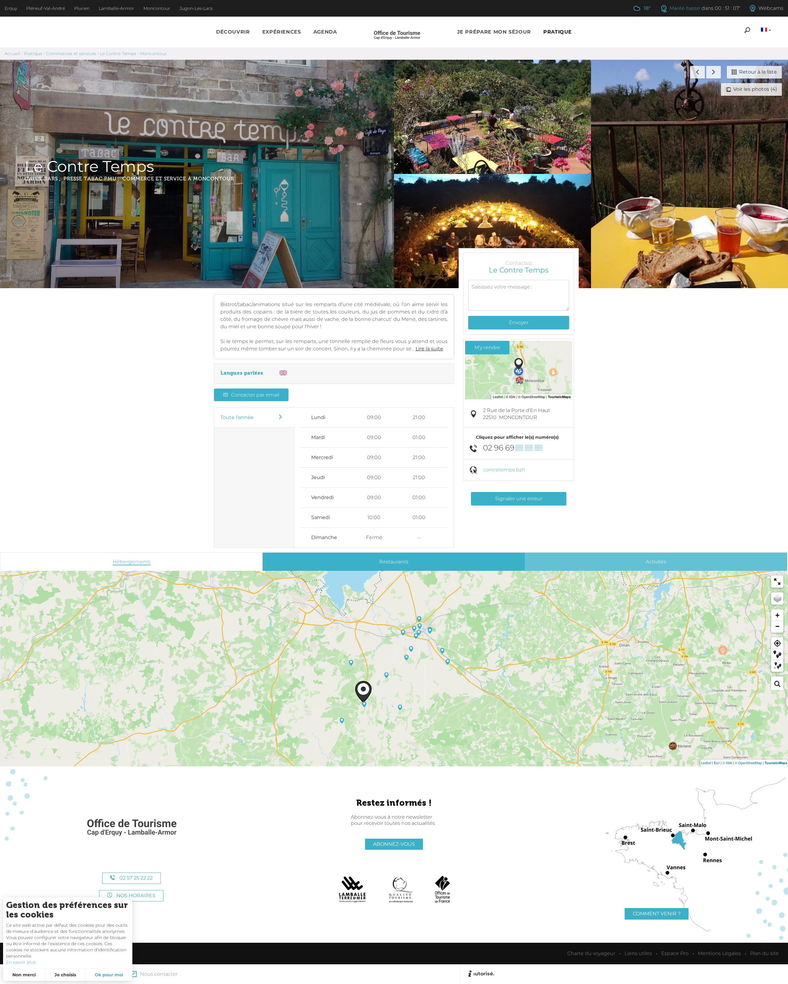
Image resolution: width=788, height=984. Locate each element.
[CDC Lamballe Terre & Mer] (353, 889)
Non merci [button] (24, 975)
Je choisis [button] (65, 975)
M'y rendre (487, 347)
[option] (628, 974)
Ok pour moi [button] (109, 975)
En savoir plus (21, 962)
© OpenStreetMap (748, 762)
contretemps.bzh (504, 470)
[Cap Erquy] (131, 827)
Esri (717, 762)
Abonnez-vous (394, 844)
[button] (233, 32)
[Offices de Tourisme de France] (442, 889)
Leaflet (706, 762)
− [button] (777, 626)
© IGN (727, 762)
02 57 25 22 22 (135, 878)
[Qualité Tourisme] (401, 889)
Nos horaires (135, 895)
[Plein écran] (777, 581)
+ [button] (777, 615)
